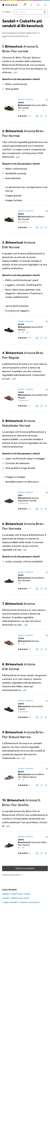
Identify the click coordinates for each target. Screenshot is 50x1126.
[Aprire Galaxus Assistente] (38, 5)
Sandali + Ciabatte (25, 99)
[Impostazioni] (24, 5)
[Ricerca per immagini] (44, 11)
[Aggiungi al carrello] (46, 116)
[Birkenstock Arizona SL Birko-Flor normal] (25, 108)
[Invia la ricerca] (16, 12)
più (15, 72)
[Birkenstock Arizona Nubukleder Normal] (25, 501)
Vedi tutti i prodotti (24, 868)
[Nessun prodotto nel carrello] (45, 5)
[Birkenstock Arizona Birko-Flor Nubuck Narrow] (25, 777)
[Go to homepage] (9, 5)
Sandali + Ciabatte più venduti (16, 894)
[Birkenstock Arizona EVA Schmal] (25, 709)
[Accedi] (31, 5)
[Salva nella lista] (41, 116)
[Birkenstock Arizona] (25, 643)
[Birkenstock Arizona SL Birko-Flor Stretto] (25, 845)
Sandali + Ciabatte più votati (15, 898)
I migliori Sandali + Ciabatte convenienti (20, 902)
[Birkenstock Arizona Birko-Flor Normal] (25, 219)
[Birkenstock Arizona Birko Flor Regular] (25, 398)
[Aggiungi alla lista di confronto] (37, 116)
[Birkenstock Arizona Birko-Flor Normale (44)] (25, 581)
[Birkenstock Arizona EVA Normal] (25, 330)
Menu (8, 12)
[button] (30, 36)
